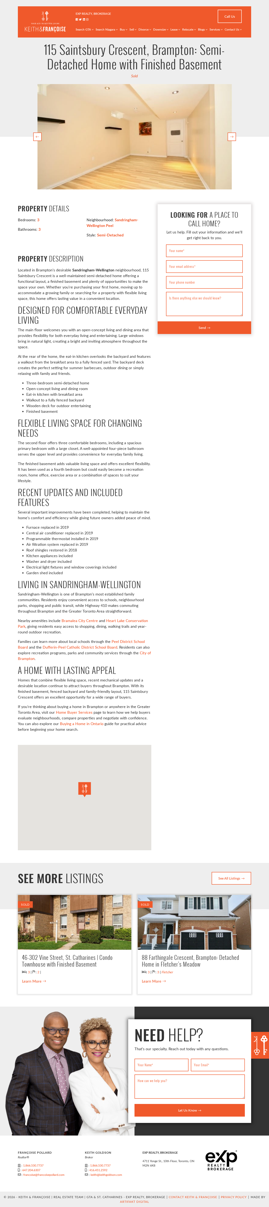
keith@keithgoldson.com (106, 1174)
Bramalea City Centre (80, 620)
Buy (122, 29)
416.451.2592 (98, 1170)
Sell (131, 29)
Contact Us (232, 29)
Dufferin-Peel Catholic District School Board (80, 647)
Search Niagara (105, 29)
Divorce (143, 29)
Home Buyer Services (74, 712)
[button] (37, 137)
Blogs (201, 29)
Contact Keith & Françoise (193, 1197)
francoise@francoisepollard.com (44, 1174)
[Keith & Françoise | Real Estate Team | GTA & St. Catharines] (45, 21)
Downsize (159, 29)
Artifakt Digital (134, 1201)
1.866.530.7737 (33, 1165)
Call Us (229, 16)
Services (215, 29)
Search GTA (83, 29)
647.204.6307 (31, 1170)
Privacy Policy (234, 1197)
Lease (174, 29)
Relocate (187, 29)
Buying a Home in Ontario (81, 723)
